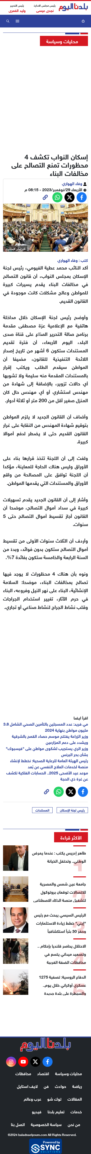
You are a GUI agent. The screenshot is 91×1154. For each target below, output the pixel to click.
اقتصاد (43, 1073)
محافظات (23, 1073)
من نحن (74, 1123)
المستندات (42, 810)
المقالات (74, 1098)
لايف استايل (27, 1085)
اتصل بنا (18, 1123)
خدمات (76, 1111)
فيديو (36, 1111)
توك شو (54, 1098)
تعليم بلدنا (56, 1111)
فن (46, 1085)
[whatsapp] (45, 197)
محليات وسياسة (68, 1073)
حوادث (60, 1085)
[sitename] (45, 1045)
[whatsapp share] (57, 197)
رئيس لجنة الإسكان (72, 810)
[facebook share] (82, 197)
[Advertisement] (45, 98)
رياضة (77, 1085)
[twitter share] (69, 197)
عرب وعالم (32, 1098)
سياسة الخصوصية (46, 1123)
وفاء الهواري (72, 182)
